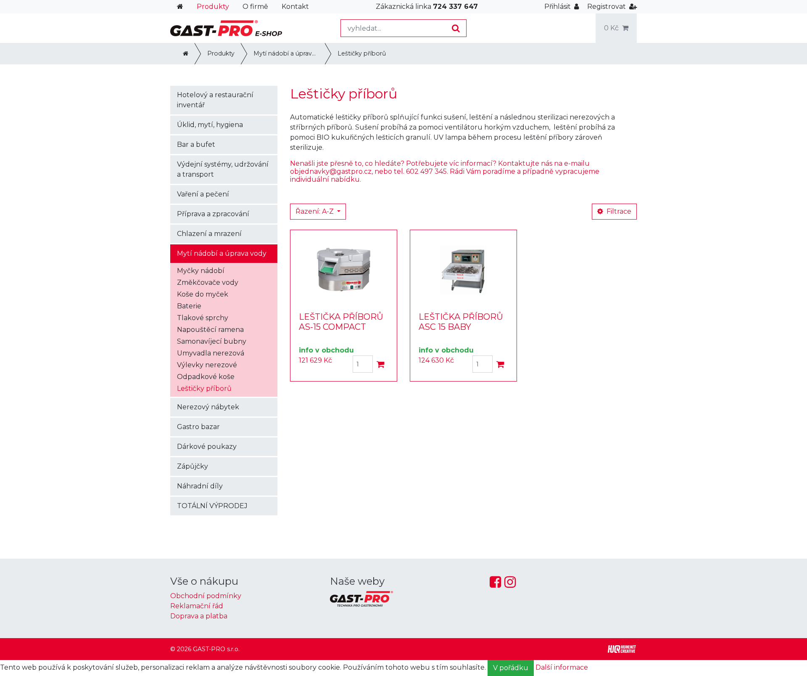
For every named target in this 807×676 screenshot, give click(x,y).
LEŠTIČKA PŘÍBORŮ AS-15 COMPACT (341, 322)
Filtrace (618, 211)
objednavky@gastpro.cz (331, 171)
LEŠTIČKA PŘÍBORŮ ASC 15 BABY (461, 322)
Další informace (561, 667)
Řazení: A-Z (315, 211)
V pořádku (510, 668)
